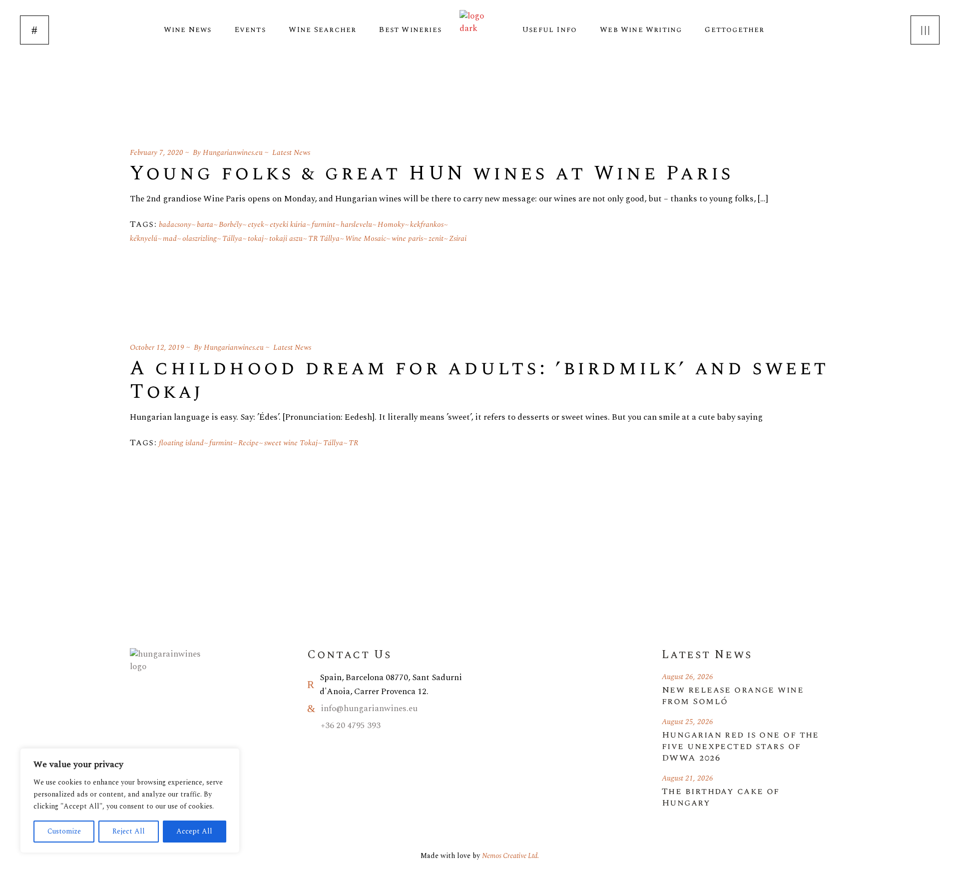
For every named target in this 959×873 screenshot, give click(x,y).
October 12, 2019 (157, 347)
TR (353, 443)
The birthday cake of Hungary (721, 797)
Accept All (194, 831)
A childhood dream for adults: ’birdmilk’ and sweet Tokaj (479, 380)
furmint (323, 224)
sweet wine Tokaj (291, 443)
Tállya (232, 238)
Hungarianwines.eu (233, 152)
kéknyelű (143, 238)
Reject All (128, 831)
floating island (181, 443)
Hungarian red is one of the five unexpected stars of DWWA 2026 (740, 746)
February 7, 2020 (156, 152)
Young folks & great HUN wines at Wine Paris (432, 173)
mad (170, 238)
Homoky (391, 224)
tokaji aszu (286, 238)
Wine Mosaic (365, 238)
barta (205, 224)
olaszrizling (199, 238)
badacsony (175, 224)
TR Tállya (324, 238)
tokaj (256, 238)
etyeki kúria (288, 224)
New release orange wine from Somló (733, 695)
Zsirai (458, 238)
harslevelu (356, 224)
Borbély (230, 224)
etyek (256, 224)
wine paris (407, 238)
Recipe (248, 443)
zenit (436, 238)
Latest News (291, 152)
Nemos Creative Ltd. (510, 856)
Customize (64, 831)
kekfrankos (427, 224)
